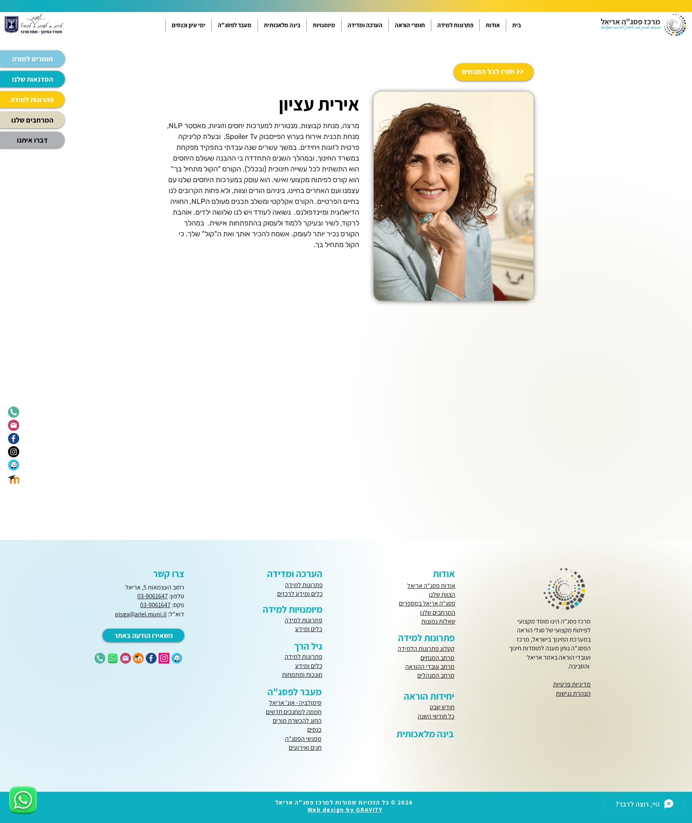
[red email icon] (13, 425)
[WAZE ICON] (176, 658)
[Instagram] (13, 451)
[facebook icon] (13, 438)
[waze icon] (13, 465)
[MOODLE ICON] (138, 658)
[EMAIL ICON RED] (125, 658)
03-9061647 (152, 596)
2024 (405, 802)
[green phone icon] (13, 412)
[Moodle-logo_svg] (13, 478)
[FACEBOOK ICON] (151, 658)
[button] (492, 25)
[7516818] (112, 658)
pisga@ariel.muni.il (141, 614)
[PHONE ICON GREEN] (100, 658)
